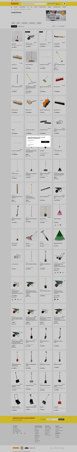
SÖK (45, 141)
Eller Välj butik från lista (31, 144)
